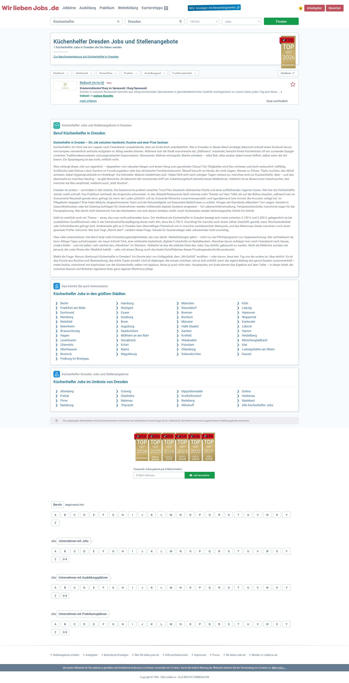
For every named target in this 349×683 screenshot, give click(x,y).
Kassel (246, 354)
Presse (216, 655)
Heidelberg (249, 335)
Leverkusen (68, 340)
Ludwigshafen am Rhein (258, 349)
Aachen (186, 331)
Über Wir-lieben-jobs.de (147, 655)
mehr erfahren (88, 101)
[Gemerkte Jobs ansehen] (300, 8)
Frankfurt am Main (72, 308)
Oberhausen (68, 349)
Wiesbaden (189, 340)
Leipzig (247, 308)
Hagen (64, 335)
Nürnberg (66, 317)
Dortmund (67, 312)
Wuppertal (249, 317)
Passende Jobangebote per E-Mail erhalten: (158, 469)
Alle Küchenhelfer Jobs (257, 405)
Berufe (57, 505)
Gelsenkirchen (191, 354)
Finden (281, 21)
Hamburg (127, 303)
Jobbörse (171, 677)
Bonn (124, 321)
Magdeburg (129, 354)
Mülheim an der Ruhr (135, 335)
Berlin (64, 303)
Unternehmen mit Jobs (74, 541)
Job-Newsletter (201, 475)
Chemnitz (66, 345)
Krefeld (186, 335)
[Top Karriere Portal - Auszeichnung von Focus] (174, 447)
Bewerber (335, 8)
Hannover (248, 312)
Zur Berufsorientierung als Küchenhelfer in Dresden (86, 56)
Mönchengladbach (254, 340)
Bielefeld (66, 321)
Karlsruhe (248, 321)
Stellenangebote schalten (66, 655)
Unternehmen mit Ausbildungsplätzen (83, 578)
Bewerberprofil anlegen (116, 655)
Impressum (200, 655)
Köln (245, 303)
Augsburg (127, 326)
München (187, 303)
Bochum (187, 317)
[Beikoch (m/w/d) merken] (293, 84)
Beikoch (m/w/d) (92, 83)
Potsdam (187, 345)
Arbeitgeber (314, 8)
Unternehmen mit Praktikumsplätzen (83, 614)
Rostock (66, 354)
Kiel (244, 345)
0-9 (65, 559)
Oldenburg (188, 349)
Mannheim (67, 326)
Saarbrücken (129, 331)
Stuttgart (127, 308)
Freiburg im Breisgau (74, 358)
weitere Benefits (103, 95)
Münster (187, 321)
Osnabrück (128, 340)
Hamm (246, 331)
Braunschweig (70, 331)
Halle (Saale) (190, 326)
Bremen (186, 312)
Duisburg (127, 317)
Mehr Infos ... (279, 667)
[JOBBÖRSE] (30, 8)
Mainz (125, 349)
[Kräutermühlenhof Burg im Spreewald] (65, 85)
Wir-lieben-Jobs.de (236, 655)
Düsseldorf (188, 308)
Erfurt (125, 345)
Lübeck (247, 326)
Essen (125, 312)
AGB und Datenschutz (176, 655)
